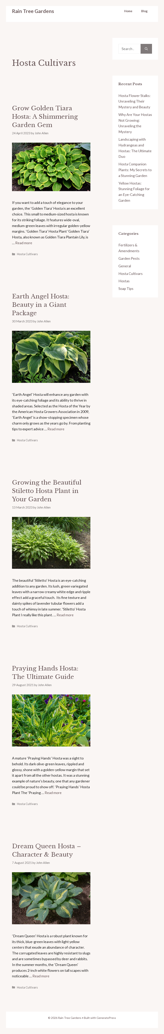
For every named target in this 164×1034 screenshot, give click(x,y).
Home (128, 11)
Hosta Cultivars (27, 254)
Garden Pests (129, 258)
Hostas (124, 281)
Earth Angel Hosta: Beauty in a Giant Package (40, 305)
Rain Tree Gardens (33, 11)
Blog (144, 11)
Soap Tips (125, 288)
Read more (23, 243)
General (124, 266)
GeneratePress (106, 1017)
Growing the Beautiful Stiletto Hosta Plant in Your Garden (46, 491)
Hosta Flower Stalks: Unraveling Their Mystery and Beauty (134, 101)
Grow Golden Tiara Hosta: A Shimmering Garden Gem (45, 117)
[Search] (146, 49)
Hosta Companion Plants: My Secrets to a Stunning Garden (135, 170)
